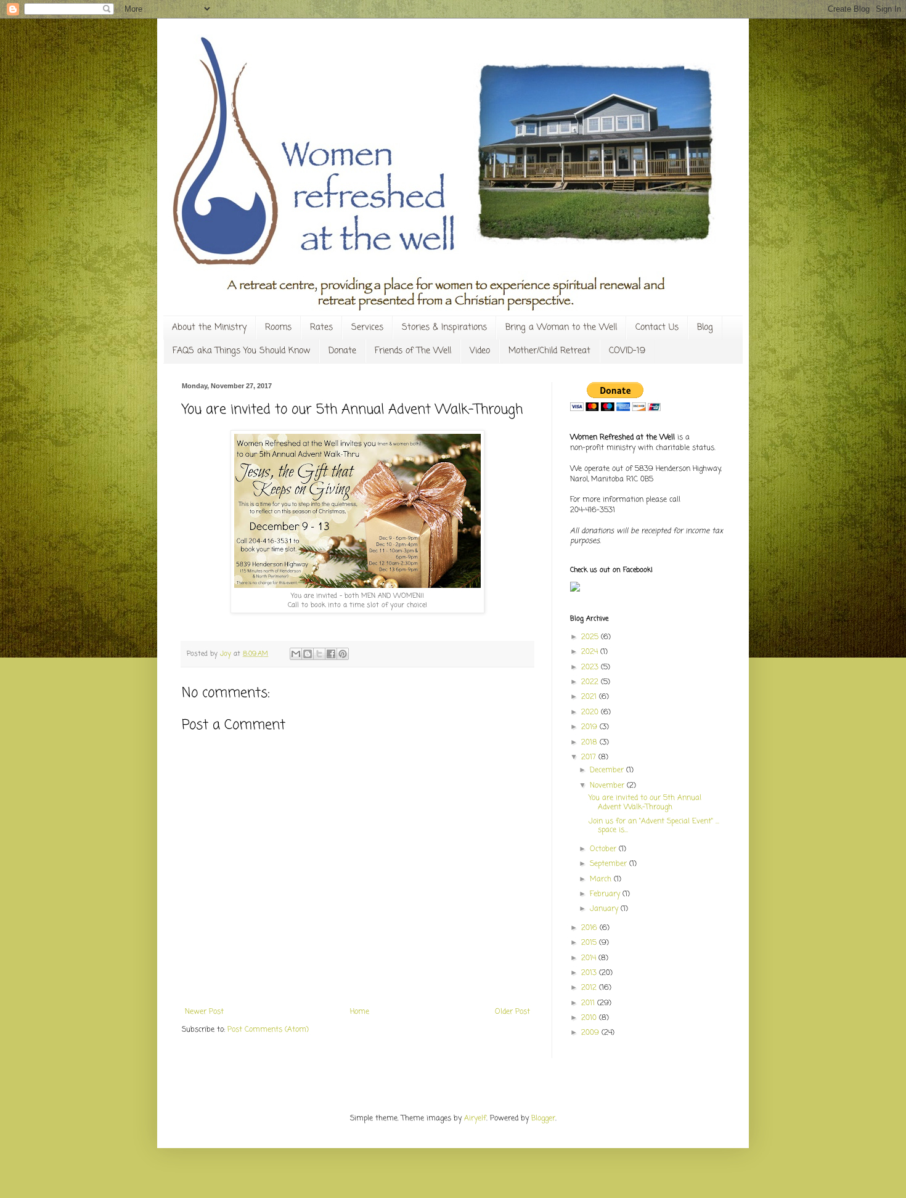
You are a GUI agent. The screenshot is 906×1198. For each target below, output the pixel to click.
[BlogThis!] (307, 654)
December (608, 770)
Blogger (543, 1118)
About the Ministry (209, 327)
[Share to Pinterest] (343, 654)
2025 (591, 637)
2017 (589, 757)
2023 (591, 667)
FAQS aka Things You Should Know (241, 350)
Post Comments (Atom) (268, 1029)
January (605, 909)
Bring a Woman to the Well (561, 327)
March (602, 879)
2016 (590, 928)
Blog (705, 327)
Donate (342, 350)
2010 (590, 1018)
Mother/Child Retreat (549, 350)
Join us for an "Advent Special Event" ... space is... (654, 826)
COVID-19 (627, 350)
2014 (589, 958)
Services (367, 327)
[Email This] (296, 654)
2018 (590, 742)
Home (359, 1011)
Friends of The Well (413, 350)
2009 (591, 1032)
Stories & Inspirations (444, 327)
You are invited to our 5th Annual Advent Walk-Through (645, 802)
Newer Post (204, 1011)
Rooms (278, 327)
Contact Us (657, 327)
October (604, 849)
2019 (590, 727)
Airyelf (475, 1118)
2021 (590, 697)
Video (480, 350)
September (609, 864)
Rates (321, 327)
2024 (590, 652)
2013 (590, 973)
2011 (589, 1003)
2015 (590, 942)
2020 (591, 712)
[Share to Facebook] (331, 654)
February (606, 894)
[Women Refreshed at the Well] (575, 589)
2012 (590, 987)
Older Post (512, 1011)
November (608, 785)
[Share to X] (319, 654)
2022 (591, 682)
